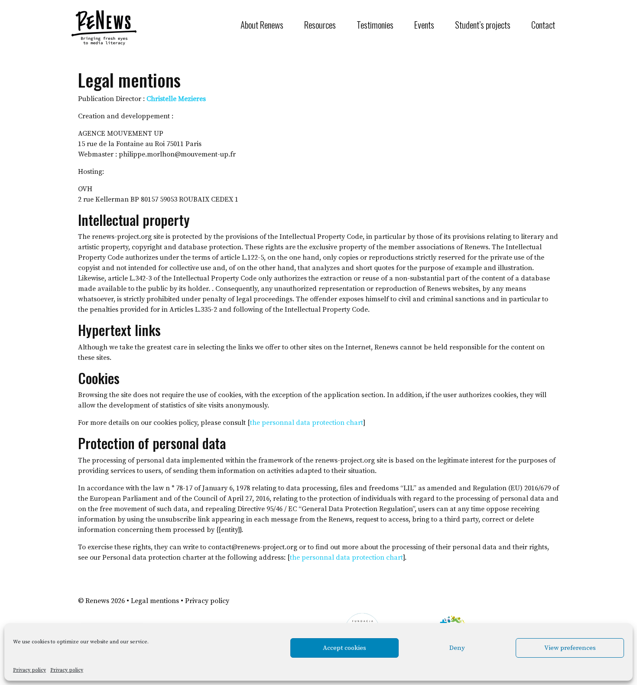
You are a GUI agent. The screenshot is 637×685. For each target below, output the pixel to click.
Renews (97, 601)
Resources (320, 24)
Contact (543, 24)
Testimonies (375, 24)
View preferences (570, 648)
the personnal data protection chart (306, 422)
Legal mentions (155, 601)
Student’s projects (482, 24)
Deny (457, 648)
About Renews (261, 24)
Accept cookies (344, 648)
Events (424, 24)
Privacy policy (29, 670)
